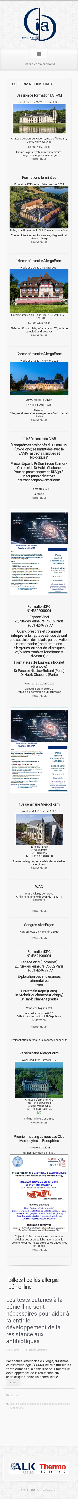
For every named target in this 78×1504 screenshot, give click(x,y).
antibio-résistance (30, 1403)
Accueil (14, 1395)
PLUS (13, 1382)
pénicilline (64, 1403)
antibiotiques (49, 1403)
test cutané (17, 1407)
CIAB (32, 1490)
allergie (14, 1403)
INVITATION (39, 1020)
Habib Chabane (38, 1349)
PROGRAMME (39, 159)
